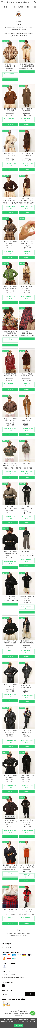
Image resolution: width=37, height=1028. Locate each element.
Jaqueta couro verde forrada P (10, 287)
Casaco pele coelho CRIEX (10, 65)
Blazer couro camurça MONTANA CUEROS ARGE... (10, 110)
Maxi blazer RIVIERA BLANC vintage (27, 465)
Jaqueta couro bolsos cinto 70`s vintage (10, 732)
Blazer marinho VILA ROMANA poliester (10, 866)
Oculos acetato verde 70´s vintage (10, 332)
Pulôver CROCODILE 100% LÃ (10, 507)
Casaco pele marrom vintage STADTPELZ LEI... (27, 375)
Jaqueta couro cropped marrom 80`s (10, 242)
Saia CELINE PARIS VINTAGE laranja (27, 866)
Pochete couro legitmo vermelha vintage (10, 911)
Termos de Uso (7, 947)
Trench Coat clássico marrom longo (26, 110)
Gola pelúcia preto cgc (10, 597)
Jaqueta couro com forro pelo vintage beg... (27, 287)
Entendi (18, 1026)
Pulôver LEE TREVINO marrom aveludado (10, 200)
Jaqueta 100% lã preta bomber (10, 642)
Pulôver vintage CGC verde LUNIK (10, 465)
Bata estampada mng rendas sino (27, 65)
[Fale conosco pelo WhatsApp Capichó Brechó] (32, 1013)
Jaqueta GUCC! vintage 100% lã (10, 821)
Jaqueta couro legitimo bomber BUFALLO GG (27, 687)
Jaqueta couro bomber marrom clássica (10, 420)
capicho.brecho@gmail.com (14, 978)
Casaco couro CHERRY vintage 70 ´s (10, 375)
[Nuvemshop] (18, 1011)
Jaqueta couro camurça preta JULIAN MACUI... (10, 552)
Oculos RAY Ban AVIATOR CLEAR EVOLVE (26, 242)
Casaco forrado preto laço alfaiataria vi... (27, 597)
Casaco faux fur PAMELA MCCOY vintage (27, 776)
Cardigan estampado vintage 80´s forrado (27, 732)
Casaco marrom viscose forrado (27, 199)
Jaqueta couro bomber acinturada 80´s (10, 686)
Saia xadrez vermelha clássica (27, 911)
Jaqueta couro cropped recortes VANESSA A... (10, 776)
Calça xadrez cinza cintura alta (27, 552)
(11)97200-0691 (9, 974)
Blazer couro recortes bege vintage (10, 155)
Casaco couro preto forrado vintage (26, 642)
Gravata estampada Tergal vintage (26, 332)
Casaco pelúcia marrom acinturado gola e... (27, 821)
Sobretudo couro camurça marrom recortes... (26, 420)
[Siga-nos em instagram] (3, 985)
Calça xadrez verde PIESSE (26, 507)
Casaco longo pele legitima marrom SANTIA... (27, 155)
